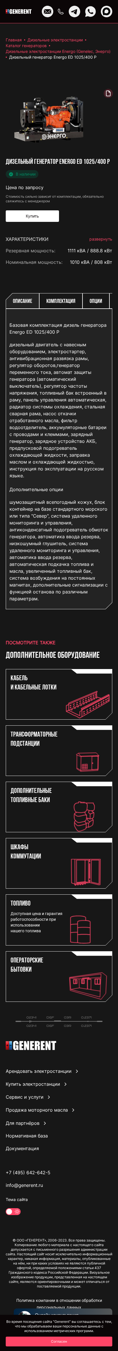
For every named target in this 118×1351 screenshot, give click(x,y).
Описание (22, 301)
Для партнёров (23, 1123)
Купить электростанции (33, 1084)
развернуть (100, 239)
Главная (14, 39)
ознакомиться (96, 616)
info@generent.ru (24, 1185)
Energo (104, 273)
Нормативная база (27, 1136)
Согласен (59, 1341)
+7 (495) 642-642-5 (28, 1172)
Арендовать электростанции (39, 1071)
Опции (96, 301)
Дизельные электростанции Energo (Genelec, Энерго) (58, 51)
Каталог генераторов (26, 45)
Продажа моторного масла (37, 1110)
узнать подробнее (92, 591)
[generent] (19, 11)
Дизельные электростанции (55, 39)
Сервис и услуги (25, 1097)
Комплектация (60, 301)
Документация (22, 1148)
